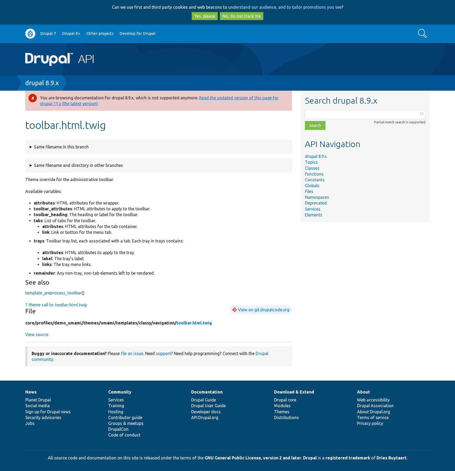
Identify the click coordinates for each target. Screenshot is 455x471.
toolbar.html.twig (194, 323)
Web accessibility (373, 399)
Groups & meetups (126, 423)
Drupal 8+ (71, 33)
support (163, 353)
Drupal (310, 457)
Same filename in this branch (61, 146)
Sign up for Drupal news (48, 411)
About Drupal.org (373, 411)
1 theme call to (56, 304)
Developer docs (206, 411)
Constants (315, 179)
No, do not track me (241, 16)
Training (116, 405)
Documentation (206, 392)
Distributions (286, 417)
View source (36, 334)
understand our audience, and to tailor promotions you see (285, 7)
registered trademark (347, 457)
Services (312, 209)
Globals (312, 185)
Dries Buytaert (392, 457)
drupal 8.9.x (42, 82)
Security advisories (43, 417)
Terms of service (373, 417)
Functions (314, 174)
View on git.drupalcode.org (263, 309)
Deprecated (316, 203)
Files (309, 191)
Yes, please (204, 16)
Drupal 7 (48, 33)
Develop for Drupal (137, 33)
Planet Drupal (38, 399)
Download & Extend (294, 392)
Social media (37, 405)
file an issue (132, 353)
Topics (311, 162)
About (363, 392)
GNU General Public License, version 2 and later (253, 457)
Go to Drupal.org (30, 34)
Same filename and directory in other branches (78, 165)
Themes (281, 411)
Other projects (99, 33)
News (31, 392)
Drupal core (285, 399)
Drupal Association (375, 405)
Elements (313, 214)
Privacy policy (370, 423)
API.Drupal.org (204, 417)
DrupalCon (118, 429)
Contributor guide (125, 417)
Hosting (115, 411)
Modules (282, 405)
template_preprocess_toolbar (53, 292)
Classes (312, 168)
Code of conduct (124, 435)
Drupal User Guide (208, 405)
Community (119, 392)
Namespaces (317, 197)
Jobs (29, 423)
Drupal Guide (203, 399)
